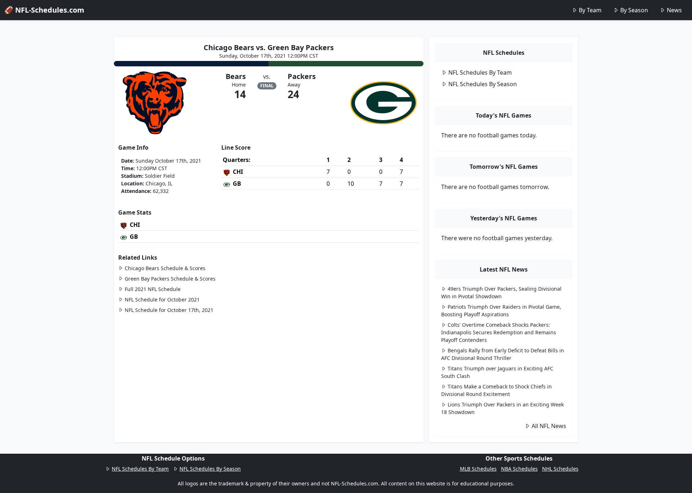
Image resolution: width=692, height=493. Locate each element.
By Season (634, 10)
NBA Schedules (519, 468)
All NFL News (549, 426)
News (674, 10)
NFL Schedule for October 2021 (162, 299)
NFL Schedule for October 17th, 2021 (169, 310)
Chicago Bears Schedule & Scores (165, 268)
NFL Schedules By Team (480, 72)
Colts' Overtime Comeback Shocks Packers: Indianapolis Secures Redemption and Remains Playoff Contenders (498, 332)
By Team (590, 10)
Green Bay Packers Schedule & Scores (170, 278)
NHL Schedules (560, 468)
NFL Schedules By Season (482, 84)
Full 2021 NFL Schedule (153, 289)
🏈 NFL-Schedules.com (44, 10)
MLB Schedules (478, 468)
